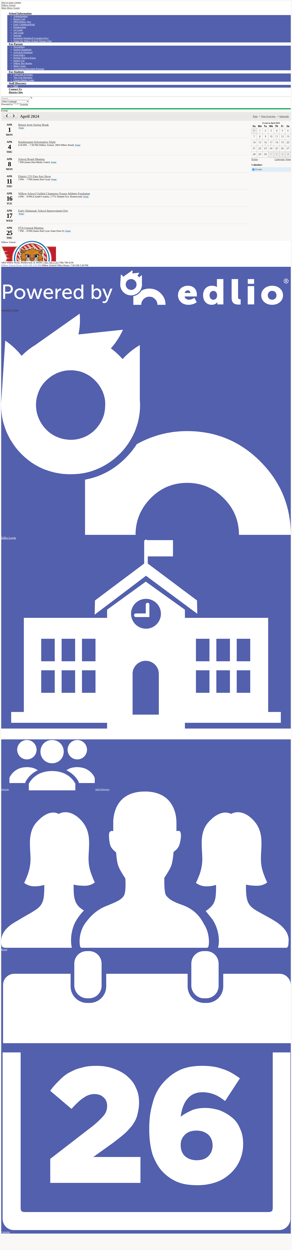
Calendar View (283, 159)
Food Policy (19, 55)
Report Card (19, 19)
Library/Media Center (23, 80)
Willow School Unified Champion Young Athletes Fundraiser (54, 193)
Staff (15, 86)
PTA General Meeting (31, 228)
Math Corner (19, 66)
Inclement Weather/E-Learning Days (31, 38)
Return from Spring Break (33, 124)
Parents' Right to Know (24, 58)
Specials (17, 35)
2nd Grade (18, 32)
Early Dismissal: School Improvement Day (43, 210)
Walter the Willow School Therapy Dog (32, 41)
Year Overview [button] (268, 116)
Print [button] (255, 116)
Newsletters (19, 47)
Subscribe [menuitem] (284, 116)
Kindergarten (19, 27)
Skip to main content (11, 2)
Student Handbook (22, 49)
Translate (23, 104)
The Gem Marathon (22, 77)
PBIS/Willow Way (22, 22)
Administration (20, 16)
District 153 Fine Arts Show (34, 176)
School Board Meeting (31, 159)
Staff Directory (102, 789)
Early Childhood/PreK (24, 24)
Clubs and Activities (23, 74)
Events (258, 169)
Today (254, 159)
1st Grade (18, 30)
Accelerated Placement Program (28, 69)
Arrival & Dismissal (23, 52)
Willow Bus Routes (22, 63)
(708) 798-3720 (50, 262)
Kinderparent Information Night (37, 142)
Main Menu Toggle (10, 8)
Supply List (18, 60)
